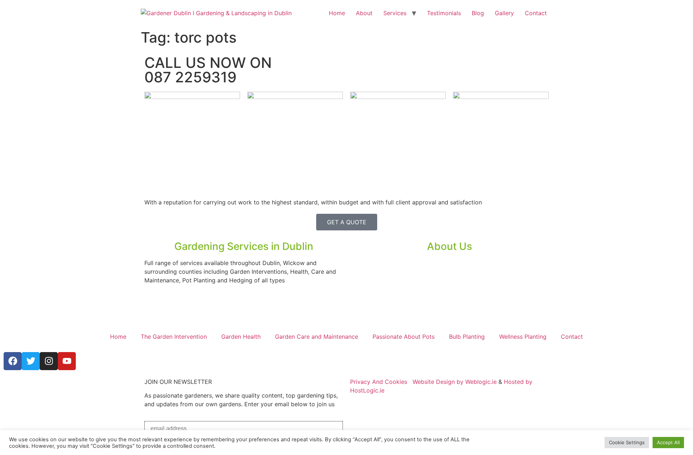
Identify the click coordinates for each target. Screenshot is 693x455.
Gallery (504, 13)
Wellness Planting (522, 336)
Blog (478, 13)
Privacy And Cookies (378, 381)
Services (394, 13)
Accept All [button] (668, 442)
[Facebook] (13, 361)
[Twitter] (31, 361)
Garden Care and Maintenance (316, 336)
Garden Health (241, 336)
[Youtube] (67, 361)
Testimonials (444, 13)
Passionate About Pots (403, 336)
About (364, 13)
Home (337, 13)
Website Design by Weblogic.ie (455, 381)
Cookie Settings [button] (627, 442)
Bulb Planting (467, 336)
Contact (536, 13)
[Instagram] (49, 361)
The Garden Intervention (174, 336)
